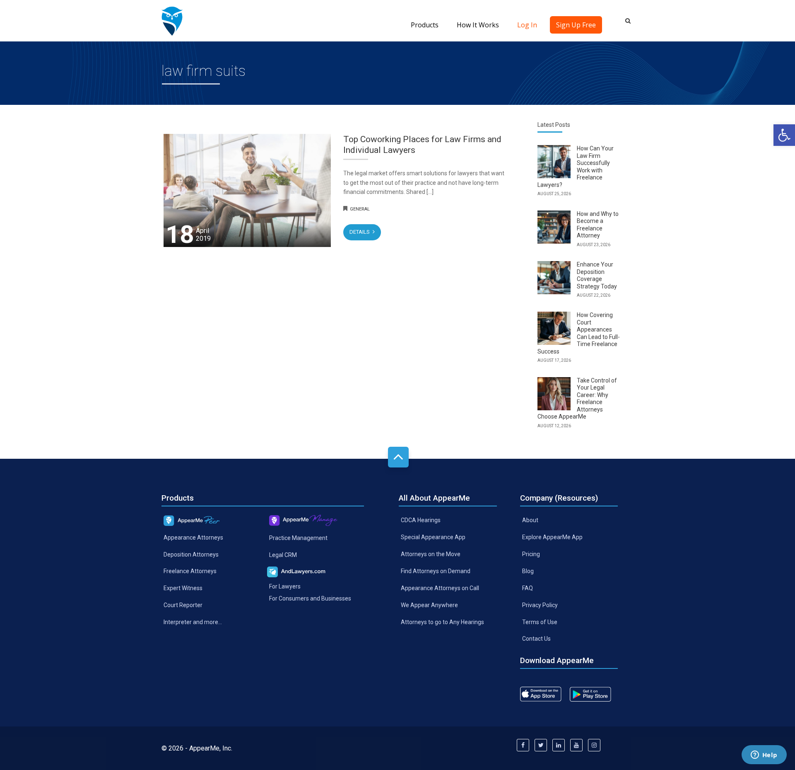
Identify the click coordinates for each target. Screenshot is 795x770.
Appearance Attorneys (193, 537)
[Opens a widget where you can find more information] (764, 755)
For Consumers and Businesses (310, 598)
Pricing (531, 554)
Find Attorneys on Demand (435, 571)
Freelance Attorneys (190, 571)
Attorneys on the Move (430, 554)
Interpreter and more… (193, 622)
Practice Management (298, 538)
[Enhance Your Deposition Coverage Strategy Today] (554, 277)
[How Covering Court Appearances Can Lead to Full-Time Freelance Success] (554, 328)
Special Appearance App (433, 537)
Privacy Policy (540, 604)
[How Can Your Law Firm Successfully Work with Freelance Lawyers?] (554, 161)
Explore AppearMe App (552, 537)
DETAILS (360, 232)
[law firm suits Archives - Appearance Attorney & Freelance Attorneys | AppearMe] (172, 20)
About (530, 520)
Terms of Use (539, 621)
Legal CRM (283, 555)
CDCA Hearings (421, 520)
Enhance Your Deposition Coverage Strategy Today (597, 275)
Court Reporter (183, 605)
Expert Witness (183, 588)
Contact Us (536, 638)
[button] (784, 135)
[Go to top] (398, 457)
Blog (528, 571)
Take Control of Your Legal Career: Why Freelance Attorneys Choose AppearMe (577, 398)
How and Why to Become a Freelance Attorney (598, 225)
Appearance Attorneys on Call (440, 587)
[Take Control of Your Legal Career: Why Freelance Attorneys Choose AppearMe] (554, 393)
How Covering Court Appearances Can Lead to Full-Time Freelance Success (578, 333)
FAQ (527, 587)
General (360, 209)
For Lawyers (285, 586)
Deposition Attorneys (191, 554)
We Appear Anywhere (429, 604)
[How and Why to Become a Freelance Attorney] (554, 227)
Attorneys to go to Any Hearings (442, 621)
